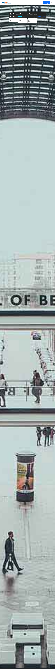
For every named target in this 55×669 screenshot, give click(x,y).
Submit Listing (46, 3)
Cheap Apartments (16, 1)
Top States (32, 1)
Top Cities (25, 1)
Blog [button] (39, 1)
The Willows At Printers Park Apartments (23, 14)
